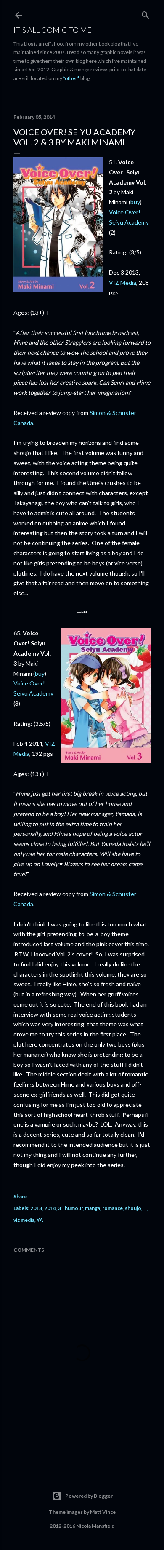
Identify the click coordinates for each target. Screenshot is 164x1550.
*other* (71, 78)
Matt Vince (103, 1512)
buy (135, 202)
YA (40, 1220)
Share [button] (20, 1196)
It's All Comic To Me (52, 30)
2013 (36, 1208)
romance (112, 1208)
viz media (23, 1220)
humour (74, 1208)
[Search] (145, 13)
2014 (50, 1208)
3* (60, 1208)
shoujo (133, 1208)
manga (92, 1208)
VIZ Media (122, 282)
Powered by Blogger (89, 1496)
